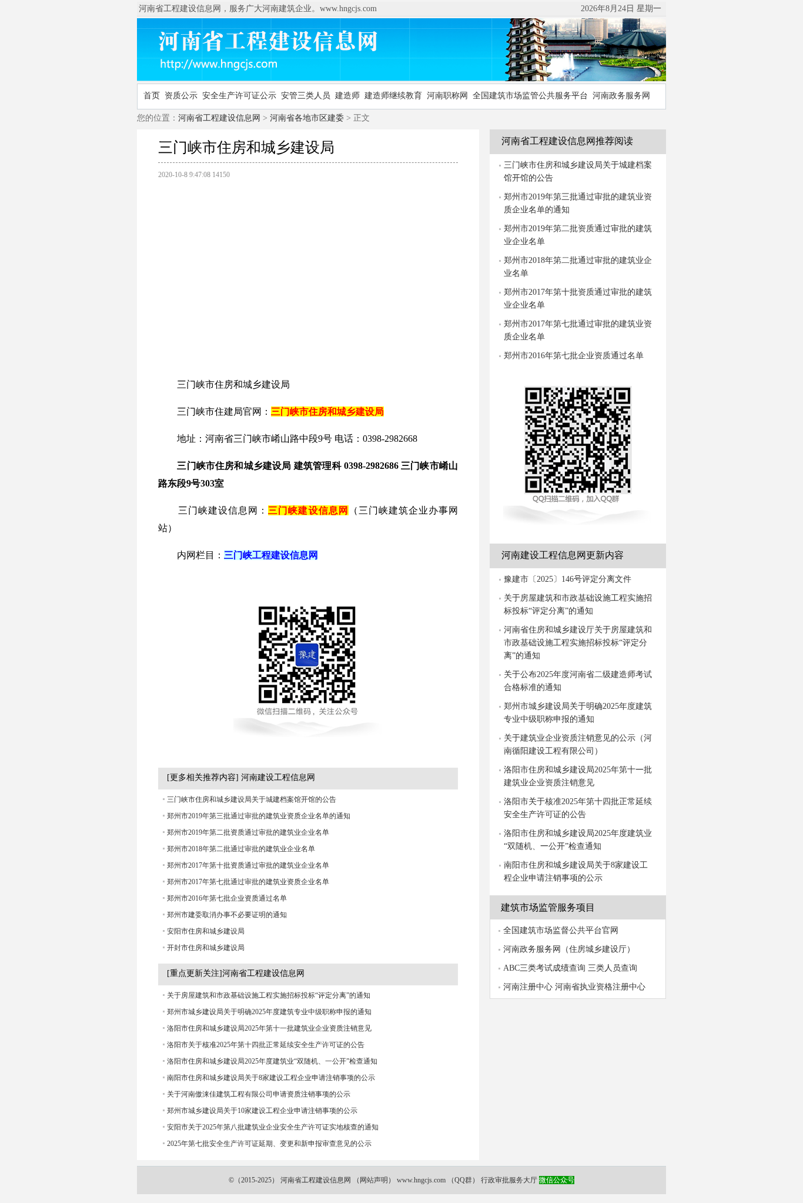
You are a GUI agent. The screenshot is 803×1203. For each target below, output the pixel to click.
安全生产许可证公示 (239, 95)
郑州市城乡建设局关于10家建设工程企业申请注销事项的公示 (262, 1111)
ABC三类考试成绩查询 (544, 968)
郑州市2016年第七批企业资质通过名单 (227, 898)
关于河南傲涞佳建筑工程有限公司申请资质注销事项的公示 (258, 1094)
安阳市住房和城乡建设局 (206, 931)
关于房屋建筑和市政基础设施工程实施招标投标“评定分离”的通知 (268, 995)
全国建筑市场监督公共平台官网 (560, 930)
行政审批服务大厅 (509, 1180)
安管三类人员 (305, 95)
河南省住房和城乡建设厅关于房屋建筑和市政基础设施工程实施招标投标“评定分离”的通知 (578, 642)
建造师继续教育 (393, 95)
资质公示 (181, 95)
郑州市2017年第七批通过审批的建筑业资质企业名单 (248, 882)
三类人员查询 (612, 968)
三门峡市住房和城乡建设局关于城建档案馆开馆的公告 (251, 799)
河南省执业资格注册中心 (600, 986)
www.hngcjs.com (421, 1180)
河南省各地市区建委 (307, 118)
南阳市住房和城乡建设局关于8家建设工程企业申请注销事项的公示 (271, 1078)
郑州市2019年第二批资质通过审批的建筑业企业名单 (248, 832)
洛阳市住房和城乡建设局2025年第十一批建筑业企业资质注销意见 (269, 1028)
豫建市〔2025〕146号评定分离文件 (567, 579)
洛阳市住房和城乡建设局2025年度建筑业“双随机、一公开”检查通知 (272, 1061)
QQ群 (463, 1180)
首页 (151, 95)
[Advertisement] (308, 272)
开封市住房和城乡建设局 (206, 948)
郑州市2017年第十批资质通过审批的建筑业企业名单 (248, 865)
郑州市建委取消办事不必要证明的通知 (227, 915)
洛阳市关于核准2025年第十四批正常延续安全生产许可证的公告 (265, 1045)
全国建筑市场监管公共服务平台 (530, 95)
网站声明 (374, 1180)
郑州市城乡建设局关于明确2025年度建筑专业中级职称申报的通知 (269, 1012)
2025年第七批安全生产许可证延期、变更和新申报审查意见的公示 (269, 1143)
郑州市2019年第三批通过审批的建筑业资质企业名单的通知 (258, 816)
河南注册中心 (528, 986)
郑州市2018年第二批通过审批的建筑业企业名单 (241, 849)
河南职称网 (447, 95)
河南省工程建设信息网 (219, 118)
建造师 (347, 95)
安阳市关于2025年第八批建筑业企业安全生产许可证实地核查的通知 (273, 1127)
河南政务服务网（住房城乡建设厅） (569, 949)
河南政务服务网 (621, 95)
